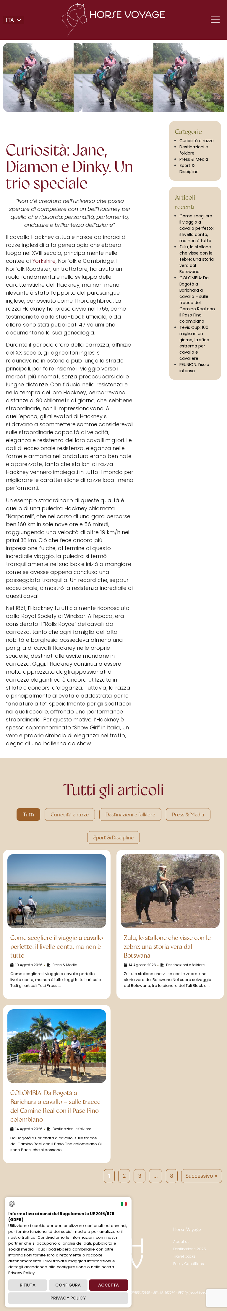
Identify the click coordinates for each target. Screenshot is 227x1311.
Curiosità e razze (196, 141)
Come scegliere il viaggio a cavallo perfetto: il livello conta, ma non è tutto (196, 228)
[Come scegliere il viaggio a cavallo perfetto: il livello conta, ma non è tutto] (56, 891)
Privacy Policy (68, 1298)
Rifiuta (27, 1285)
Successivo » (201, 1176)
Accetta (108, 1285)
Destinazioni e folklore (193, 150)
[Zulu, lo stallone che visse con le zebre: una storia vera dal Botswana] (170, 891)
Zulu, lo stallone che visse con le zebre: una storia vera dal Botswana (196, 259)
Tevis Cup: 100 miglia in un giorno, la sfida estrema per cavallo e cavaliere (194, 342)
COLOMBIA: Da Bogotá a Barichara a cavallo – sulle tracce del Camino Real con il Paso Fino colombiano (197, 299)
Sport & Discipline (189, 169)
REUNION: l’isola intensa (194, 368)
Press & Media (193, 159)
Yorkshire (44, 261)
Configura (68, 1285)
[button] (13, 20)
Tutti (28, 814)
